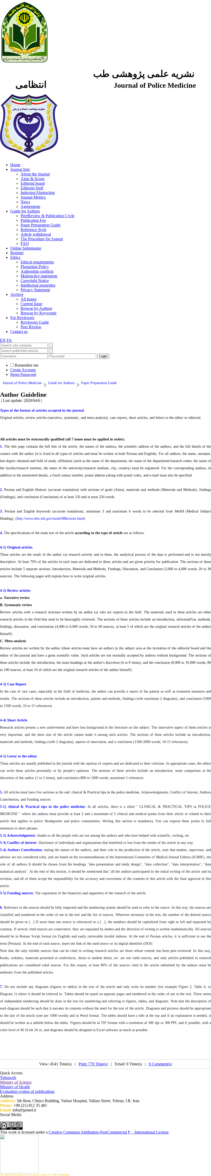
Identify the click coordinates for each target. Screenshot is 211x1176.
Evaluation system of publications (27, 1091)
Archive (16, 294)
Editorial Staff (32, 188)
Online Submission (25, 248)
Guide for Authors (25, 211)
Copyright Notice (35, 280)
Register (17, 253)
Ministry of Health (15, 1087)
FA (9, 340)
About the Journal (35, 174)
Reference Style (33, 229)
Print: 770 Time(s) (93, 1064)
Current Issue (31, 304)
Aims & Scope (33, 178)
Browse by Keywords (38, 313)
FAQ (25, 243)
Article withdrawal (36, 234)
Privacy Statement (35, 290)
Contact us (19, 331)
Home (15, 165)
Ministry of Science (16, 1082)
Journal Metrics (33, 197)
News (25, 202)
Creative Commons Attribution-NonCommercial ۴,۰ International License (109, 1132)
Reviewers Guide (35, 322)
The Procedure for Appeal (42, 239)
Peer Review (31, 327)
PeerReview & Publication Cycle (47, 216)
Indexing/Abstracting (38, 192)
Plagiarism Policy (35, 266)
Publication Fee (33, 220)
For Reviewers (22, 317)
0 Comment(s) (160, 1064)
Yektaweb (8, 1077)
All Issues (29, 299)
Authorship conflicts (37, 271)
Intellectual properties (38, 285)
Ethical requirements (37, 262)
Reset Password (23, 374)
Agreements (30, 206)
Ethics (15, 257)
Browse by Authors (36, 308)
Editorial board (33, 183)
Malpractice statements (39, 276)
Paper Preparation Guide (40, 225)
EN (3, 340)
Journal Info (20, 169)
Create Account (23, 370)
